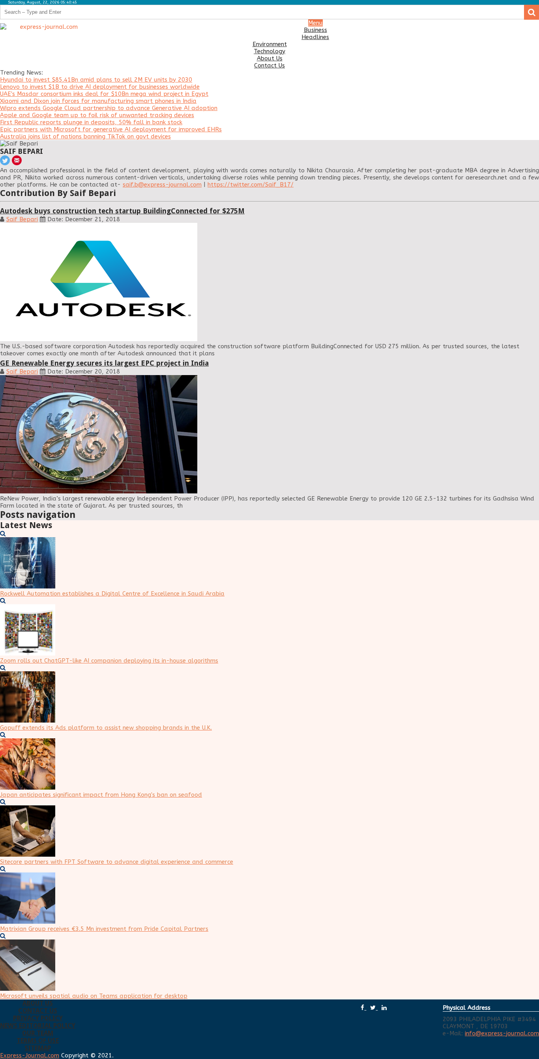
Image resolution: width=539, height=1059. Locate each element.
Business (315, 30)
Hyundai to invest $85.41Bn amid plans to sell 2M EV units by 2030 (96, 79)
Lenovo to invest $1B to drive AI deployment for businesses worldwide (100, 86)
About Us (270, 58)
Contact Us (269, 65)
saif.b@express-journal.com (162, 184)
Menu (315, 22)
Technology (269, 51)
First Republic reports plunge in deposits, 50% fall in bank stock (91, 122)
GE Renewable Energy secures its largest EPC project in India (104, 363)
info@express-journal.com (502, 1033)
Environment (270, 44)
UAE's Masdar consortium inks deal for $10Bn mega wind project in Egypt (104, 93)
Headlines (315, 37)
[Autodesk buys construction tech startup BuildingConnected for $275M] (269, 283)
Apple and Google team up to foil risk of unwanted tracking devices (97, 115)
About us (37, 1003)
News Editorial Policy (37, 1025)
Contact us (37, 1010)
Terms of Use (38, 1040)
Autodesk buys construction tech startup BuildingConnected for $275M (122, 211)
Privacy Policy (38, 1018)
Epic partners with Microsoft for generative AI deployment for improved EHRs (111, 129)
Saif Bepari (22, 219)
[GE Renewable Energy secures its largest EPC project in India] (269, 435)
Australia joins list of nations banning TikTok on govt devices (85, 136)
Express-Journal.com (29, 1055)
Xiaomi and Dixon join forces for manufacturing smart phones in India (98, 101)
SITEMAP (37, 1048)
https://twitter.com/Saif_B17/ (251, 184)
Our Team (37, 1033)
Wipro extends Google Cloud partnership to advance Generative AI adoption (108, 108)
